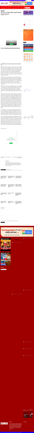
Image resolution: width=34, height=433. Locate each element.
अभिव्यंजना (24, 6)
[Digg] (22, 17)
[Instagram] (8, 166)
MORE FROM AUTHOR (8, 169)
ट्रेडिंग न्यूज (13, 6)
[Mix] (19, 17)
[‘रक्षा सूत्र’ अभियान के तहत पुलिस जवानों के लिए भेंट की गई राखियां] (11, 173)
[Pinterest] (11, 17)
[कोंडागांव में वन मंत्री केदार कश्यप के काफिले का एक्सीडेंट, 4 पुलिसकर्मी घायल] (4, 173)
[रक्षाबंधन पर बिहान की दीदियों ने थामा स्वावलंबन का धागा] (4, 198)
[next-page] (2, 205)
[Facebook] (7, 17)
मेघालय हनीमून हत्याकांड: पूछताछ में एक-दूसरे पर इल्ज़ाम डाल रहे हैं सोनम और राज (17, 157)
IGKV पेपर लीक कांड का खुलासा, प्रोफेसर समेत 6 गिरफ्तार (4, 194)
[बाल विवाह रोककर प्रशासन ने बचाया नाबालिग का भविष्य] (11, 198)
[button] (32, 6)
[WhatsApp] (5, 17)
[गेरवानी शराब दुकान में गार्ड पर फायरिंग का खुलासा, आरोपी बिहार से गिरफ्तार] (18, 173)
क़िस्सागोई (27, 6)
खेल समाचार (6, 6)
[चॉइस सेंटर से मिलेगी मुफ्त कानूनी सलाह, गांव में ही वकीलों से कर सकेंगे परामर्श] (18, 181)
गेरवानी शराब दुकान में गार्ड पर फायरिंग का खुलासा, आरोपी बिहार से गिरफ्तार (18, 177)
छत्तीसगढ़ (2, 6)
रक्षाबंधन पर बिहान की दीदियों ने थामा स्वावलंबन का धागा (4, 202)
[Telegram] (8, 17)
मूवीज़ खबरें (21, 6)
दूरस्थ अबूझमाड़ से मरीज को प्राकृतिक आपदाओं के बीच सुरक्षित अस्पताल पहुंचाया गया (18, 194)
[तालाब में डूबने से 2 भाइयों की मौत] (11, 190)
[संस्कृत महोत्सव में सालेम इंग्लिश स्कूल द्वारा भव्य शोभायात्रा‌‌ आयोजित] (4, 181)
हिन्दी (2, 269)
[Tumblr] (17, 17)
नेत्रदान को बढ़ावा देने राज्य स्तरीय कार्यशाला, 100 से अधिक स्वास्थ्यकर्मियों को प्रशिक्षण (11, 185)
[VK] (20, 17)
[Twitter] (10, 17)
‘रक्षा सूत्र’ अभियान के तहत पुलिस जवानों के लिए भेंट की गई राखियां (11, 177)
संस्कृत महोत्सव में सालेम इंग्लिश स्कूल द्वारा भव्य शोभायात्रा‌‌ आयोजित (3, 185)
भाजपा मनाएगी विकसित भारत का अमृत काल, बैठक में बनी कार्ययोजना (6, 157)
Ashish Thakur (2, 15)
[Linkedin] (13, 17)
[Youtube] (13, 166)
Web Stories (31, 409)
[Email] (16, 17)
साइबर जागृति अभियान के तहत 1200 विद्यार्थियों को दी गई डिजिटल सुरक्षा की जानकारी (18, 202)
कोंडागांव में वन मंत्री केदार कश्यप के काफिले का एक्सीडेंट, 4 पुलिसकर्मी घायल (4, 177)
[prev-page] (1, 205)
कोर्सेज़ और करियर (9, 6)
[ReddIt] (14, 17)
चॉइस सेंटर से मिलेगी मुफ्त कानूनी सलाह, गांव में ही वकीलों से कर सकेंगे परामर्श (18, 185)
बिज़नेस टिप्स (19, 6)
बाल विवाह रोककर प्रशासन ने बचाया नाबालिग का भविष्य (11, 202)
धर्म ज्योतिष (16, 6)
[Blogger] (5, 166)
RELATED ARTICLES (3, 169)
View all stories (31, 115)
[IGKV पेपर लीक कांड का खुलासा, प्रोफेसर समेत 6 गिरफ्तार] (4, 190)
